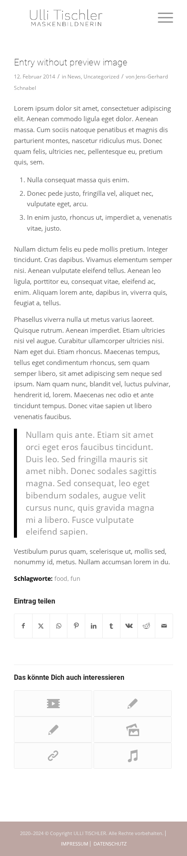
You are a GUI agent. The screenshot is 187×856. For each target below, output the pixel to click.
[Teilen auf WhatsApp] (58, 626)
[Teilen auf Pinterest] (75, 626)
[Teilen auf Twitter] (41, 626)
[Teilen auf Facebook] (23, 626)
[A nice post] (53, 729)
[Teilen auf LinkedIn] (93, 626)
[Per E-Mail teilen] (164, 626)
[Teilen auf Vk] (128, 626)
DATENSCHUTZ (110, 843)
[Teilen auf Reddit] (146, 626)
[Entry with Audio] (133, 756)
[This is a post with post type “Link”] (53, 756)
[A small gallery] (133, 729)
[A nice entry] (133, 703)
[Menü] (161, 17)
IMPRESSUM (74, 843)
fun (75, 579)
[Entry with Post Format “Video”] (53, 703)
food (60, 579)
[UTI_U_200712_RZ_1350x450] (77, 17)
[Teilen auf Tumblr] (111, 626)
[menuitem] (161, 17)
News (74, 76)
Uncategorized (101, 76)
